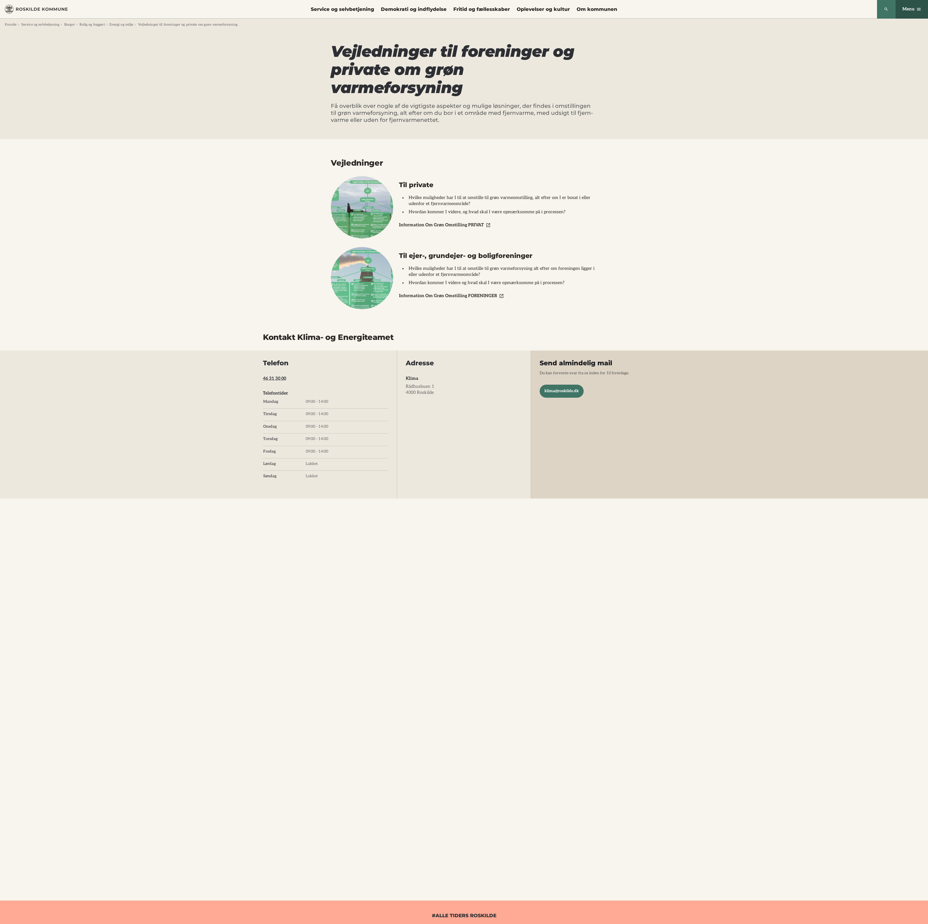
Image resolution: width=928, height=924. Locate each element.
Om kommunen (597, 9)
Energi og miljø (121, 24)
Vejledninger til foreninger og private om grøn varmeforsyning (188, 24)
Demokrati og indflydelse (414, 9)
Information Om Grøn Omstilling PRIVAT (441, 224)
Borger (69, 24)
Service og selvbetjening (342, 9)
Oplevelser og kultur (543, 9)
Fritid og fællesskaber (481, 9)
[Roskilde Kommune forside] (36, 9)
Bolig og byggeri (92, 24)
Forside (10, 24)
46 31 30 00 (274, 378)
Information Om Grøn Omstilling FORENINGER (448, 295)
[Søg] (886, 9)
